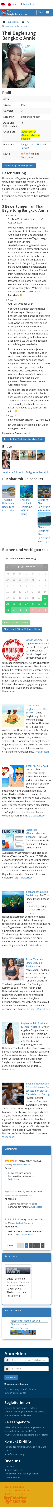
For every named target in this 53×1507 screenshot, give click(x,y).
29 (39, 604)
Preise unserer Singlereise (17, 1415)
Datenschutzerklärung (17, 1490)
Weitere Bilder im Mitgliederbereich (25, 472)
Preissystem (27, 157)
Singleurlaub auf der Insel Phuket (20, 1430)
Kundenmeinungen (13, 1469)
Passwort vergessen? (15, 1389)
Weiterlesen (8, 691)
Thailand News (18, 1324)
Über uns (9, 1466)
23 (45, 598)
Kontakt (8, 1450)
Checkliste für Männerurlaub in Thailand (30, 135)
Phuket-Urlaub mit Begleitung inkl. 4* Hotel (26, 1434)
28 (33, 604)
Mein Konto (29, 4)
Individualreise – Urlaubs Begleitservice (24, 1427)
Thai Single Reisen (23, 1494)
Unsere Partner (12, 1477)
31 (7, 610)
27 (26, 604)
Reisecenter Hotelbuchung (25, 1320)
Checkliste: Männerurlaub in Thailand (35, 833)
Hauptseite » (13, 21)
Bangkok (26, 144)
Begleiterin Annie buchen (16, 622)
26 (20, 604)
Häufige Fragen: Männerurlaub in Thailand (25, 1446)
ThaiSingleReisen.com (21, 1164)
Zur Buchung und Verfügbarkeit (19, 165)
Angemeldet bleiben (17, 1383)
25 (14, 604)
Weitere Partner (19, 1328)
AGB (6, 1487)
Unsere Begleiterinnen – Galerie (20, 1407)
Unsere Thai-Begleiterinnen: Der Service (36, 709)
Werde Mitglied (34, 640)
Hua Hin (36, 144)
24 (7, 604)
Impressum (18, 1487)
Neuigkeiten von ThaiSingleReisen (21, 1473)
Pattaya (25, 147)
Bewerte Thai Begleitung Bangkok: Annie (23, 439)
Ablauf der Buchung (14, 1454)
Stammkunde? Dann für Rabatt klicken (22, 629)
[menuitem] (3, 4)
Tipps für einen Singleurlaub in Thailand (34, 963)
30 (45, 604)
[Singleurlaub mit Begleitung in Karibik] (23, 1332)
